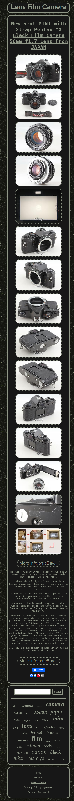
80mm (18, 713)
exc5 (61, 759)
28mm (27, 714)
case (58, 747)
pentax (27, 705)
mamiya (36, 758)
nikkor (20, 747)
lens (27, 725)
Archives (39, 777)
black (55, 752)
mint (58, 718)
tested (39, 706)
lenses (22, 740)
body (48, 746)
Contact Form (38, 782)
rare (61, 727)
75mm (45, 720)
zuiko (51, 760)
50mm (33, 745)
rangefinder (45, 727)
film (37, 738)
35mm (40, 712)
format (36, 732)
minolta (57, 740)
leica (17, 720)
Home (38, 773)
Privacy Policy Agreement (39, 787)
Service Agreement (38, 792)
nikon (19, 758)
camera (55, 704)
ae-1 (15, 727)
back (48, 741)
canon (39, 752)
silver (16, 706)
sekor (36, 720)
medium (22, 753)
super (27, 720)
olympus (52, 732)
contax (23, 733)
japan (57, 711)
